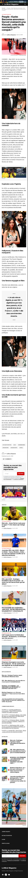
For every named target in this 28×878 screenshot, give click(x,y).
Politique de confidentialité (13, 860)
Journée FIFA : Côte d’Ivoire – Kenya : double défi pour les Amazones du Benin (14, 731)
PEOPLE (21, 447)
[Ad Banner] (14, 172)
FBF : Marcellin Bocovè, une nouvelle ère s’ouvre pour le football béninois (13, 681)
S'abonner (20, 473)
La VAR (3, 839)
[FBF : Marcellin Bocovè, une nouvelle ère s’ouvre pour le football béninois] (4, 751)
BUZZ (15, 444)
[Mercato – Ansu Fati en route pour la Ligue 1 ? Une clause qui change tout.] (14, 513)
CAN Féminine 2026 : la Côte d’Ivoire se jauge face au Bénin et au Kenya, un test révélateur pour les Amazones (13, 727)
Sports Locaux (6, 843)
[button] (3, 4)
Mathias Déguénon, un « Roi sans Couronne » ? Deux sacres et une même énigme (13, 694)
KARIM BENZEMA (21, 444)
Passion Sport (14, 447)
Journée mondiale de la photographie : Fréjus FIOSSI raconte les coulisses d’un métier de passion (13, 700)
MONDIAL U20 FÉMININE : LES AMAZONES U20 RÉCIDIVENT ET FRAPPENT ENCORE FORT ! (11, 687)
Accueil (3, 8)
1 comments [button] (8, 459)
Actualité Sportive (6, 14)
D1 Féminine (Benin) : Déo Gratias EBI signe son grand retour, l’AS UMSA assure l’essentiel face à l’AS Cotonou (14, 716)
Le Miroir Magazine (11, 4)
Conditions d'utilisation (18, 479)
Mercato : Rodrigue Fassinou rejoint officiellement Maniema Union (12, 676)
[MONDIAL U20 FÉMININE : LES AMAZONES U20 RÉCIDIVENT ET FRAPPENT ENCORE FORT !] (4, 759)
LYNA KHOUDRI (5, 447)
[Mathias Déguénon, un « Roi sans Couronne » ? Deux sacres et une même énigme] (4, 769)
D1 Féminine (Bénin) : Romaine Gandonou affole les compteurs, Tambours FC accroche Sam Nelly (13, 721)
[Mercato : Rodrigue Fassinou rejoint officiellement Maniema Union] (4, 742)
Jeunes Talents (6, 831)
